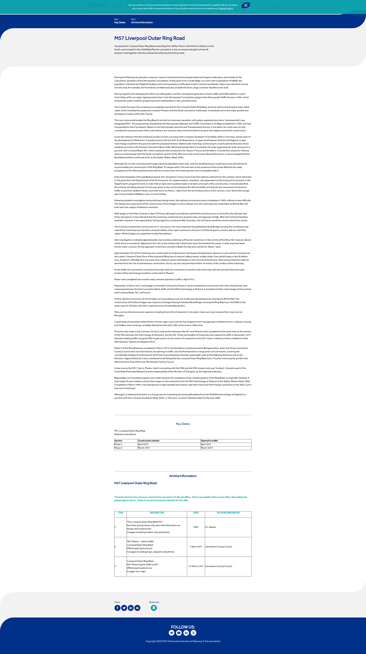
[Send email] (137, 608)
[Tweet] (124, 608)
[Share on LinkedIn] (131, 608)
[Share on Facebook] (117, 608)
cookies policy (226, 9)
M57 (119, 21)
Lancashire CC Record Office (176, 497)
